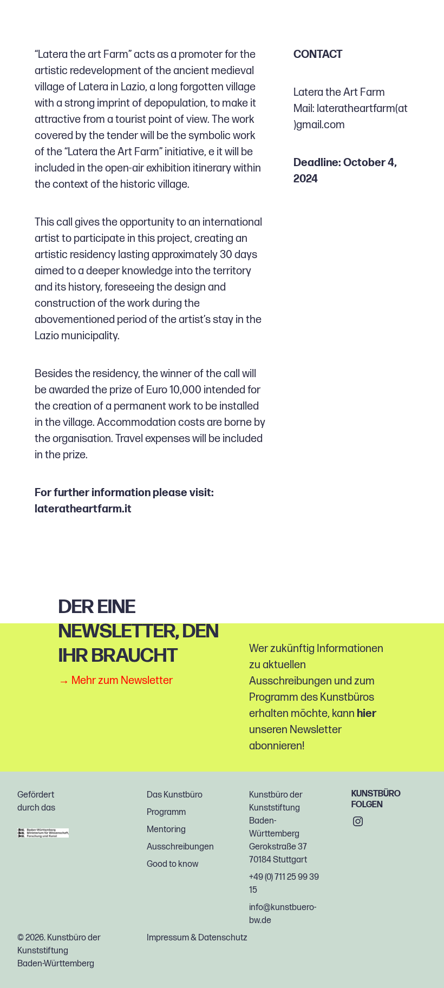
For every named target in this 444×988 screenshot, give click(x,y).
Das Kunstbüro (175, 795)
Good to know (172, 864)
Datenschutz (222, 938)
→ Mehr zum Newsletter (115, 680)
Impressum (168, 938)
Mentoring (166, 830)
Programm (166, 812)
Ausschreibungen (180, 847)
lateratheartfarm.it (83, 509)
